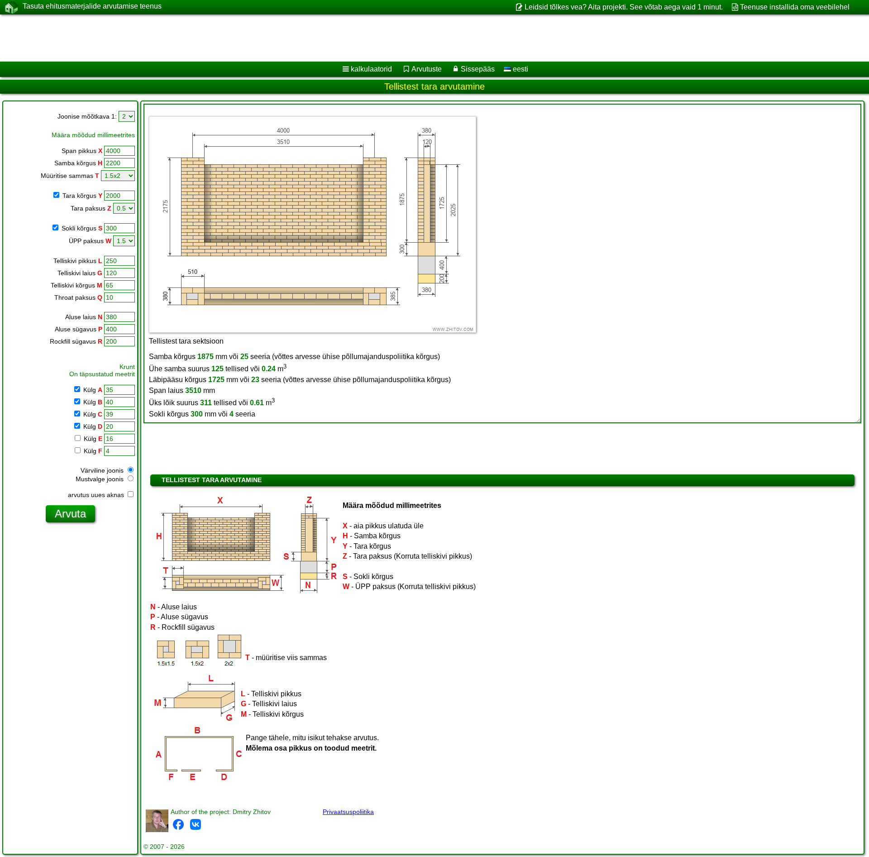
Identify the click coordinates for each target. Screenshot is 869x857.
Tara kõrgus (81, 195)
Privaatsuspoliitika (348, 811)
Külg (91, 389)
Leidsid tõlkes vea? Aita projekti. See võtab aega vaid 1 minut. (623, 7)
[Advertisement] (274, 38)
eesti (519, 69)
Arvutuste (426, 69)
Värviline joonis (103, 470)
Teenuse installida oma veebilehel (795, 7)
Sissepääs (478, 69)
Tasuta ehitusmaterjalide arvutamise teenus (92, 6)
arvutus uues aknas (97, 494)
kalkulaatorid (371, 69)
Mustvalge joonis (100, 479)
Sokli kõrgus (81, 228)
